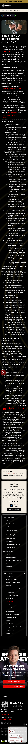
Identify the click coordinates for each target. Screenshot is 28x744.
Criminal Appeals (10, 633)
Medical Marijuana (11, 557)
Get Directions (5, 714)
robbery (23, 98)
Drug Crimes (9, 541)
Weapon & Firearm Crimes (13, 582)
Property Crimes (10, 608)
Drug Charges (10, 623)
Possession (9, 554)
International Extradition (13, 544)
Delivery (8, 563)
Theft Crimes (9, 601)
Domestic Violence (11, 630)
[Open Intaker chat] (10, 743)
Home (2, 10)
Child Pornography (11, 547)
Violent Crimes (10, 592)
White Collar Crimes (11, 524)
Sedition (8, 527)
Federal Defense (7, 521)
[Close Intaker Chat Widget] (26, 724)
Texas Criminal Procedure (13, 605)
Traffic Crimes (9, 598)
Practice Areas (8, 10)
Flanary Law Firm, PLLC (9, 51)
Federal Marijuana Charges (13, 560)
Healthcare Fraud (11, 538)
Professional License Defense (14, 589)
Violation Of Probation (12, 595)
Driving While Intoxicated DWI (14, 627)
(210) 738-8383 (18, 1)
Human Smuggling (11, 535)
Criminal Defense (7, 573)
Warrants (8, 585)
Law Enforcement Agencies (13, 614)
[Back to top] (3, 3)
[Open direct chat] (24, 724)
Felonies (8, 620)
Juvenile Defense (11, 617)
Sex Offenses (9, 576)
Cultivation (9, 566)
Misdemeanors (10, 611)
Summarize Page (8, 15)
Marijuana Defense (8, 551)
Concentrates (10, 570)
